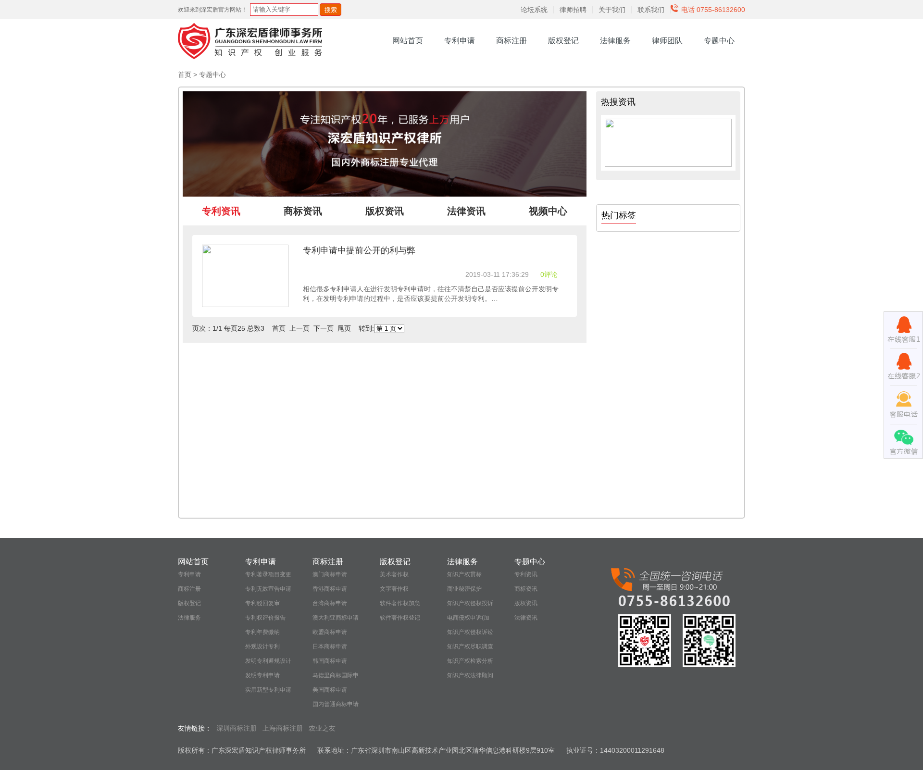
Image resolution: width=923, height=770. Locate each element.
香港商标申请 (329, 588)
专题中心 (719, 41)
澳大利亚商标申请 (335, 617)
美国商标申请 (329, 689)
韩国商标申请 (329, 661)
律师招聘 (573, 9)
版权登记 (563, 41)
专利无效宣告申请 (268, 588)
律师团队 (667, 41)
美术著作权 (394, 574)
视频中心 (548, 211)
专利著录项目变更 (268, 574)
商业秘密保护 (464, 588)
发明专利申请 (262, 675)
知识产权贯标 (464, 574)
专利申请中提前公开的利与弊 (359, 250)
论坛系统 (534, 9)
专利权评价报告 (265, 617)
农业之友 (322, 728)
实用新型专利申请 (268, 689)
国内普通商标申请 (335, 704)
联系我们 (650, 9)
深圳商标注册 (236, 728)
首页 (184, 74)
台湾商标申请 (329, 603)
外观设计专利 (262, 646)
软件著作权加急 (400, 603)
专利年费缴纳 (262, 632)
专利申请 (459, 41)
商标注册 (511, 41)
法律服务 (615, 41)
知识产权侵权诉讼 (470, 632)
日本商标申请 (329, 646)
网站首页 (407, 41)
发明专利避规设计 (268, 661)
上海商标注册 (282, 728)
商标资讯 (525, 588)
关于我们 (612, 9)
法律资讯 (525, 617)
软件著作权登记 (400, 617)
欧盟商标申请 (329, 632)
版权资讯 (525, 603)
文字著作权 (394, 588)
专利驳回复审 (262, 603)
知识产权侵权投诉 (470, 603)
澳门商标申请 (329, 574)
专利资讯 (525, 574)
